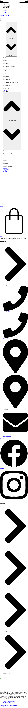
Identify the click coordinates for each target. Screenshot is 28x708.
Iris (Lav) (5, 160)
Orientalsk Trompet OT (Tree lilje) (11, 82)
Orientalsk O (6, 76)
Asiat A (5, 57)
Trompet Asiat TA (7, 85)
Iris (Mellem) (6, 163)
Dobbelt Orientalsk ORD (9, 66)
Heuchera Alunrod (7, 153)
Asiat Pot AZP (6, 60)
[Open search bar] (0, 203)
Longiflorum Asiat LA (8, 70)
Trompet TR (6, 88)
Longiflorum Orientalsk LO (9, 73)
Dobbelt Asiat (6, 63)
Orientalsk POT (6, 79)
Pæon (4, 157)
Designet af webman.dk (8, 705)
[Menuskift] (0, 19)
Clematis (5, 150)
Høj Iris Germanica (7, 166)
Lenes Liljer (4, 15)
